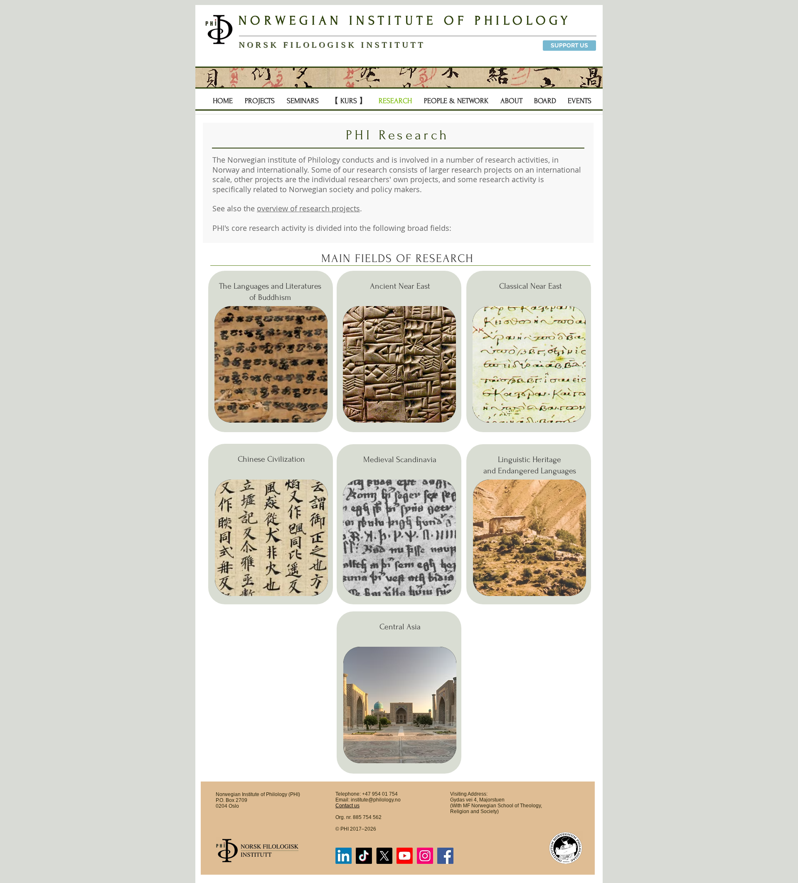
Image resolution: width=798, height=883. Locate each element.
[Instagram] (425, 856)
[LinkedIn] (343, 856)
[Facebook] (445, 856)
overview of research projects (308, 208)
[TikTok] (364, 856)
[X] (384, 856)
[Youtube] (405, 856)
